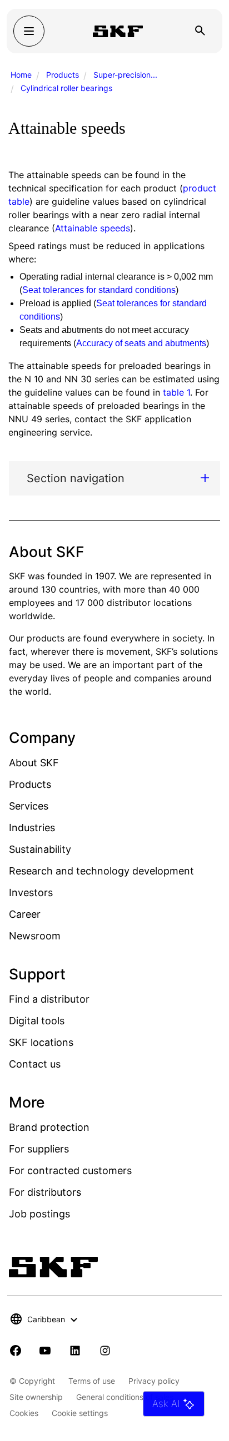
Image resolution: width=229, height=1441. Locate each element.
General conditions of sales (124, 1397)
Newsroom (35, 936)
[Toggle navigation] (28, 31)
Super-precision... (125, 74)
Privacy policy (154, 1381)
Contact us (35, 1064)
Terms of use (91, 1381)
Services (28, 806)
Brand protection (49, 1127)
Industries (32, 827)
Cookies (23, 1413)
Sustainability (40, 849)
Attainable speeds (92, 228)
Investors (31, 892)
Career (25, 914)
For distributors (45, 1192)
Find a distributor (49, 999)
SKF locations (41, 1042)
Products (62, 74)
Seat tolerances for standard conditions (99, 290)
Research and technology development (101, 871)
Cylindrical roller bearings (66, 88)
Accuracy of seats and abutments (141, 343)
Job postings (39, 1214)
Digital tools (36, 1021)
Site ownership (36, 1397)
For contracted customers (70, 1170)
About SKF (34, 762)
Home (21, 74)
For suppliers (39, 1149)
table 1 (176, 392)
